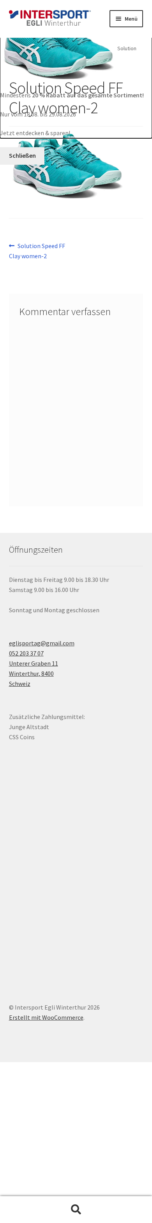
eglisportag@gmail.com (41, 643)
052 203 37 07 (26, 653)
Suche (76, 1210)
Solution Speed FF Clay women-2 (37, 250)
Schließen (22, 155)
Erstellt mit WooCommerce (46, 1017)
